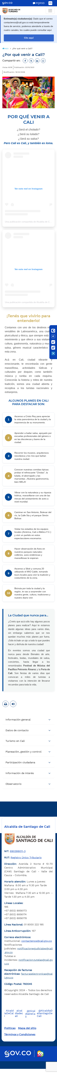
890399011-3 (17, 851)
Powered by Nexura (45, 1067)
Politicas (10, 1028)
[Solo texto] (53, 336)
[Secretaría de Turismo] (28, 10)
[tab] (28, 720)
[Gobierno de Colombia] (9, 3)
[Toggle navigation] (50, 10)
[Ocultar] (53, 353)
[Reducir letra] (53, 342)
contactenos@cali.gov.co (36, 940)
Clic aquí (29, 38)
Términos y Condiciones (19, 1034)
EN (50, 3)
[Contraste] (53, 331)
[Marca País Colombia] (40, 1053)
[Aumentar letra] (53, 348)
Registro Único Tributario (26, 857)
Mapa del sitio (27, 1028)
